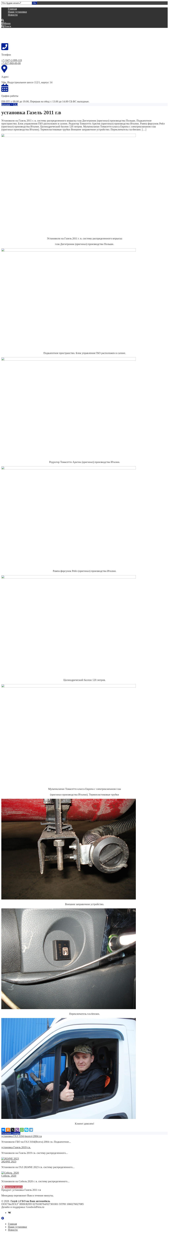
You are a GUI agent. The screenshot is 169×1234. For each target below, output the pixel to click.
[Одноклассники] (8, 1130)
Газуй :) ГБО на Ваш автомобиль (26, 35)
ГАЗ (15, 104)
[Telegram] (31, 1130)
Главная (12, 8)
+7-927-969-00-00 (11, 63)
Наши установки (17, 11)
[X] (13, 1130)
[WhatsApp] (22, 1130)
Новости (13, 14)
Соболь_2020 (8, 1175)
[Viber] (17, 1130)
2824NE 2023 (8, 1161)
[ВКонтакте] (3, 1130)
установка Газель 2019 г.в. (16, 1147)
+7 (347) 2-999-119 (11, 60)
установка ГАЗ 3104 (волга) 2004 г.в (21, 1136)
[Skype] (26, 1130)
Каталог (5, 104)
